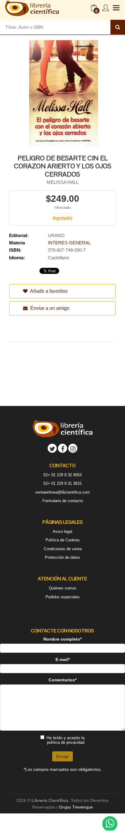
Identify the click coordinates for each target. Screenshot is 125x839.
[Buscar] (117, 27)
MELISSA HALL (63, 182)
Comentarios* (62, 680)
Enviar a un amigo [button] (49, 308)
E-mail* (63, 659)
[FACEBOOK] (62, 448)
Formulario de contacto (62, 500)
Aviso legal (62, 531)
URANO (56, 235)
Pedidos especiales (63, 597)
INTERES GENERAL (69, 242)
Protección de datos (62, 557)
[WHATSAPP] (109, 823)
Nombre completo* (62, 639)
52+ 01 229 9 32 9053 (62, 475)
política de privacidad (65, 742)
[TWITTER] (52, 448)
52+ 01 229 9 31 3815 (62, 483)
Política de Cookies (63, 540)
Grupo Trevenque (76, 807)
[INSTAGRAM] (72, 448)
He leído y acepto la (65, 740)
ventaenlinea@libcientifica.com (62, 492)
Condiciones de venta (63, 549)
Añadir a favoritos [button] (48, 291)
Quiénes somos (62, 588)
